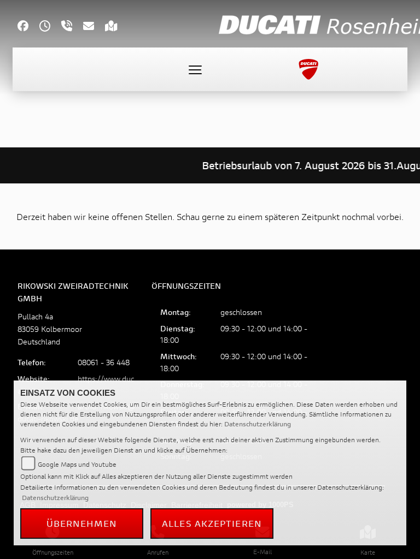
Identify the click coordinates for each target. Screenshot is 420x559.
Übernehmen (82, 523)
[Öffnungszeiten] (50, 27)
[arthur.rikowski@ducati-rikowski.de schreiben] (94, 27)
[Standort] (117, 27)
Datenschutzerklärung (257, 424)
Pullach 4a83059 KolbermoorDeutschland (50, 329)
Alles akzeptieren (212, 523)
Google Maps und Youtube (77, 464)
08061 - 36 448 (104, 362)
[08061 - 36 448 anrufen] (72, 27)
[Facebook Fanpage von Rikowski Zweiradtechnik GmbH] (28, 27)
